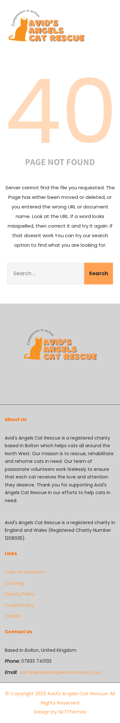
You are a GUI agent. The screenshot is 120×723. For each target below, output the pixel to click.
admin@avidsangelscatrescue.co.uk (60, 672)
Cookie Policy (19, 605)
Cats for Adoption (24, 572)
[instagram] (66, 382)
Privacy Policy (20, 594)
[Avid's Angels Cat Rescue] (46, 26)
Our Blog (14, 583)
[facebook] (56, 382)
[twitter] (61, 382)
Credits (13, 616)
